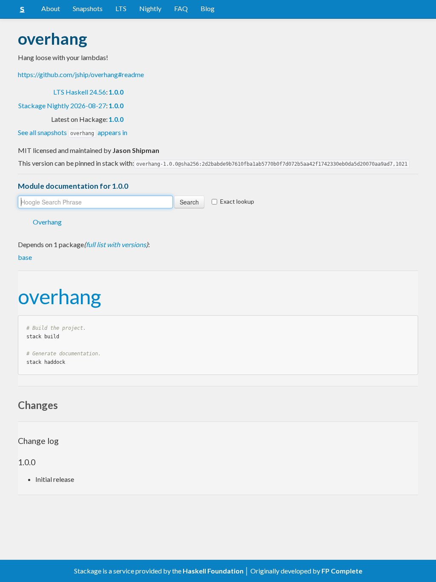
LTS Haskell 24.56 (79, 92)
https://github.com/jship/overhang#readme (81, 74)
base (25, 257)
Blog (208, 8)
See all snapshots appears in (72, 132)
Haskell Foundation (213, 571)
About (50, 8)
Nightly (150, 8)
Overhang (47, 222)
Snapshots (88, 8)
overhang (59, 296)
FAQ (181, 8)
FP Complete (341, 571)
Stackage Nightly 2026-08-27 (62, 105)
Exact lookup (237, 201)
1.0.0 (116, 92)
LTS (120, 8)
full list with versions (116, 244)
